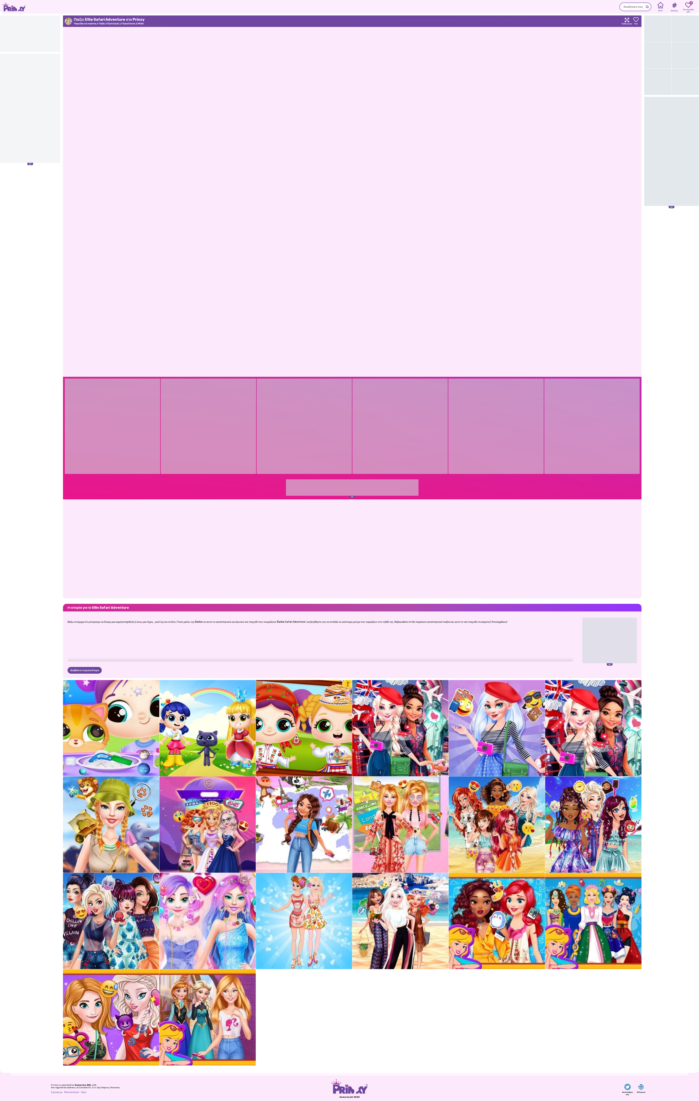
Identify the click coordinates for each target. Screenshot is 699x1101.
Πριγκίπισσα (128, 23)
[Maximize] (627, 21)
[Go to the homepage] (12, 7)
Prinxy (54, 1085)
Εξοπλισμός (113, 23)
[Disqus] (352, 548)
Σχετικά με (56, 1092)
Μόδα (141, 23)
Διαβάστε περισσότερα (84, 670)
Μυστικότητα (71, 1092)
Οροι (83, 1092)
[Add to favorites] (636, 21)
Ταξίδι (102, 23)
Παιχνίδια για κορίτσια (85, 23)
